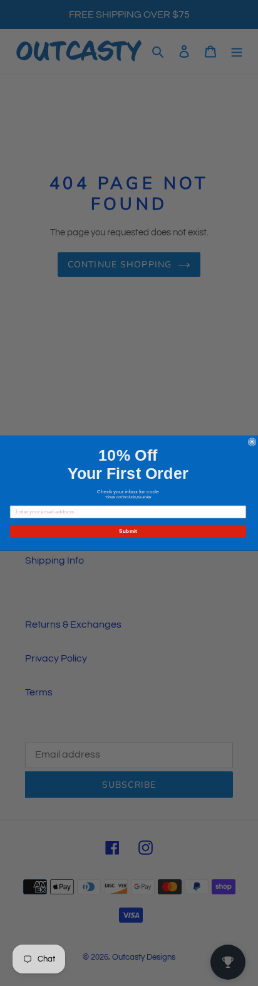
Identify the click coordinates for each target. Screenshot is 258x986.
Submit (128, 530)
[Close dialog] (252, 441)
